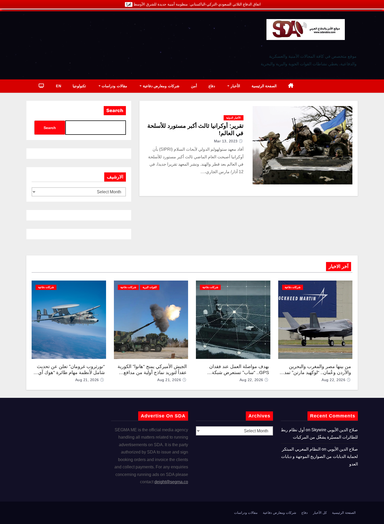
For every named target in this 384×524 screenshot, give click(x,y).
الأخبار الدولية (233, 117)
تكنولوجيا (79, 86)
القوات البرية (150, 287)
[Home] (290, 86)
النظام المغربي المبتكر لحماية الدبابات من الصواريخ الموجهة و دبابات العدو (319, 456)
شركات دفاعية (292, 287)
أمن (194, 86)
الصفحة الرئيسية (264, 86)
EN (58, 86)
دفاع (211, 86)
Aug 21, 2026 (169, 380)
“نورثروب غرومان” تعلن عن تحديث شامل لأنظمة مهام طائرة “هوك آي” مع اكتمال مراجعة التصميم (71, 372)
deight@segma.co (171, 482)
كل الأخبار (320, 513)
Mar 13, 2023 (226, 141)
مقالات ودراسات (114, 86)
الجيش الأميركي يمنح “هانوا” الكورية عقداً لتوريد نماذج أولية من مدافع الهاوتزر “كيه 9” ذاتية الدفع (152, 372)
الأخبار (234, 86)
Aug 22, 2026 (333, 380)
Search (114, 110)
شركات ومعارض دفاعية (160, 86)
